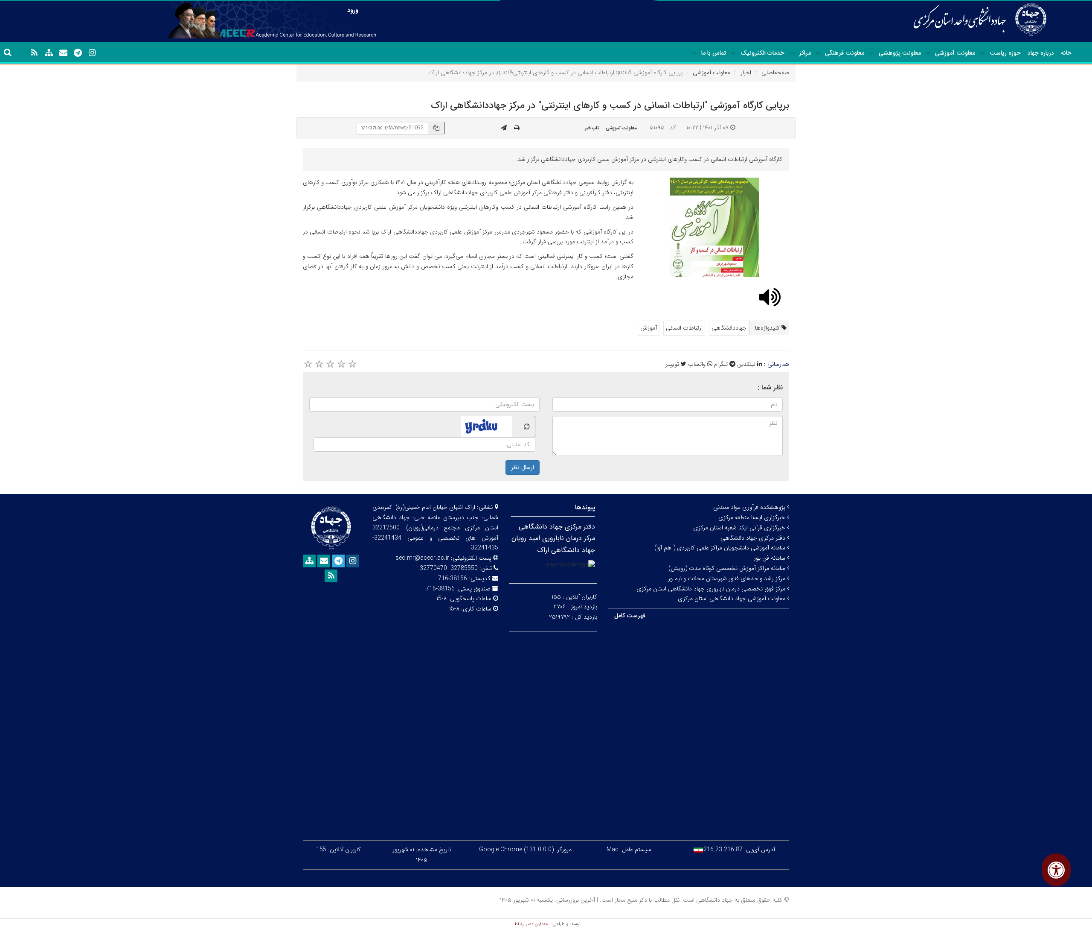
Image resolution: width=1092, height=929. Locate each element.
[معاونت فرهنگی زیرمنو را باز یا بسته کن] (818, 53)
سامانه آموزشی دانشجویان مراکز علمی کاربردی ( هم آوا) (720, 547)
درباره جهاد (1041, 53)
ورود (352, 10)
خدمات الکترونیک (762, 53)
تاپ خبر (592, 128)
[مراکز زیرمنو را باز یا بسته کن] (792, 53)
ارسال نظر (522, 467)
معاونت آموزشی (955, 53)
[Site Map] (48, 53)
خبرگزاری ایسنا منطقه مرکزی (752, 517)
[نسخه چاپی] (516, 128)
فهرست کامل (629, 615)
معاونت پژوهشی (900, 53)
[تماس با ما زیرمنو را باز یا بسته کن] (694, 53)
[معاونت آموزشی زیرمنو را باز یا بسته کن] (928, 53)
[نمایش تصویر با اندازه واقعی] (715, 227)
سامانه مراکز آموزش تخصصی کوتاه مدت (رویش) (727, 568)
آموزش (648, 328)
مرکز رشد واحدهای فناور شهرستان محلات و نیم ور (727, 578)
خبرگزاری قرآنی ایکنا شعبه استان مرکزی (740, 527)
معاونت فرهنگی (844, 53)
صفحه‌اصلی (775, 72)
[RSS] (34, 53)
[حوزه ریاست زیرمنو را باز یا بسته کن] (982, 53)
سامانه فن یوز (770, 558)
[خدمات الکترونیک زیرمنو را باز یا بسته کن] (733, 53)
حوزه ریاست (1005, 53)
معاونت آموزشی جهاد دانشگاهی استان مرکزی (732, 598)
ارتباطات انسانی (684, 328)
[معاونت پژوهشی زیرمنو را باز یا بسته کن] (871, 53)
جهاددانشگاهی (729, 328)
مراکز (805, 53)
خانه (1066, 53)
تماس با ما (713, 53)
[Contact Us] (63, 53)
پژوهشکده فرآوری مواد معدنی (750, 507)
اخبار (746, 72)
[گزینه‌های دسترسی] (1056, 869)
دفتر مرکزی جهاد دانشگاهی (753, 538)
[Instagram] (92, 53)
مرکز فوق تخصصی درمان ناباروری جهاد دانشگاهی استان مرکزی (711, 588)
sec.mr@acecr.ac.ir (422, 558)
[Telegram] (77, 53)
